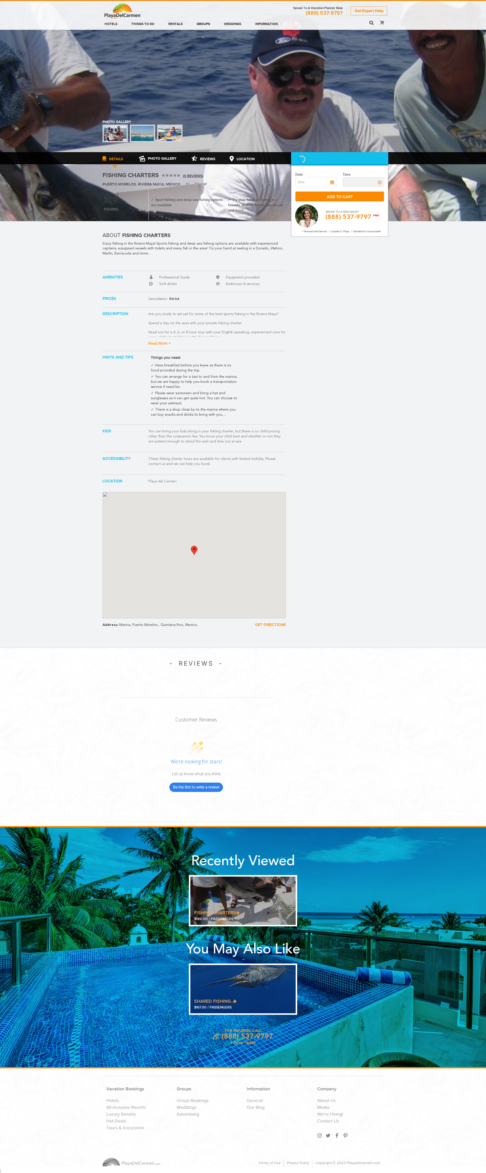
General (255, 1100)
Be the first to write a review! (196, 787)
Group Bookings (193, 1100)
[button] (194, 550)
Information (266, 24)
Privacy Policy (298, 1163)
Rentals (175, 24)
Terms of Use (269, 1163)
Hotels (111, 24)
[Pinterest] (346, 1135)
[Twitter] (328, 1135)
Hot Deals (116, 1121)
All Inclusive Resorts (126, 1107)
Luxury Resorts (121, 1114)
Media (323, 1107)
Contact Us (328, 1121)
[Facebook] (337, 1135)
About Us (326, 1100)
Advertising (188, 1114)
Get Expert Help (369, 11)
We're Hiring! (330, 1114)
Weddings (232, 24)
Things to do (142, 24)
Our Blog (256, 1107)
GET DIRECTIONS (270, 625)
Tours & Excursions (125, 1128)
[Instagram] (320, 1135)
